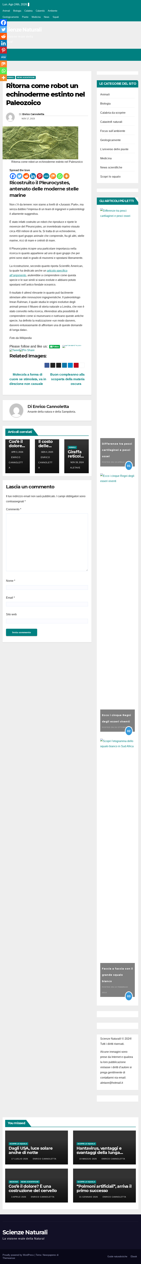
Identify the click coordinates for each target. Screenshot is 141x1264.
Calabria (28, 10)
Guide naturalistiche (117, 1256)
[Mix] (53, 176)
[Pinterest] (40, 176)
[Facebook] (13, 176)
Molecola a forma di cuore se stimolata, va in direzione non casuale (27, 379)
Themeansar (9, 1258)
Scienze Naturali (22, 30)
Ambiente (52, 10)
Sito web (11, 614)
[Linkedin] (33, 176)
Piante (25, 17)
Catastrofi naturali (111, 121)
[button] (121, 54)
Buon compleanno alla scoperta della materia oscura (67, 379)
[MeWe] (46, 176)
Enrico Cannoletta (33, 114)
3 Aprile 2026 (19, 1197)
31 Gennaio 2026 (89, 1197)
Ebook (134, 1256)
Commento (13, 509)
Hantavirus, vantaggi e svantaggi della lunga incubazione (99, 1152)
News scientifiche (26, 77)
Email (10, 597)
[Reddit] (26, 176)
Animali (6, 10)
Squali (56, 17)
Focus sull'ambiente (112, 130)
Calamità (40, 10)
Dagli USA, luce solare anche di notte (31, 1150)
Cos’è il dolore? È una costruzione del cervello (33, 1188)
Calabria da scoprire (113, 112)
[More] (66, 176)
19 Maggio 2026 (88, 1159)
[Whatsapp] (60, 176)
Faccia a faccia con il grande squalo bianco (117, 975)
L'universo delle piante (114, 149)
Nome (10, 580)
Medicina (36, 17)
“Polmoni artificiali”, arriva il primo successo (104, 1188)
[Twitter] (20, 176)
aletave (75, 468)
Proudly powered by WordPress (19, 1255)
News (46, 17)
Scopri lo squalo (110, 176)
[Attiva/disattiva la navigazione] (134, 54)
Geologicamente (11, 17)
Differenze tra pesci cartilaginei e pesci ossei (117, 450)
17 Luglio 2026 (20, 1159)
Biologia (17, 10)
